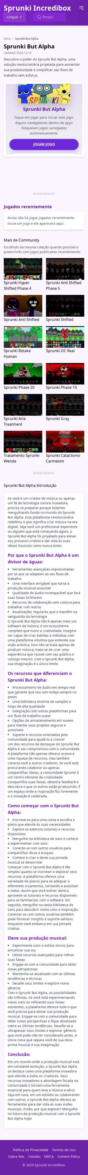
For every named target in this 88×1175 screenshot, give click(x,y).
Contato (34, 1156)
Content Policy (68, 1156)
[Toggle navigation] (81, 8)
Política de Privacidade (30, 1150)
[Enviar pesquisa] (39, 17)
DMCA (49, 1156)
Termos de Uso (63, 1150)
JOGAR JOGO (44, 144)
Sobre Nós (16, 1156)
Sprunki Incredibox (37, 8)
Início (7, 39)
